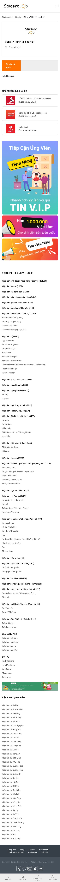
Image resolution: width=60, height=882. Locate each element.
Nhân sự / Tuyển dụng (11, 321)
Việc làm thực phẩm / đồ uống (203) (18, 563)
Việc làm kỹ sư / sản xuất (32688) (17, 379)
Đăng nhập (53, 879)
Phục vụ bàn (7, 551)
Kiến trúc (6, 451)
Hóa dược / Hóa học (10, 512)
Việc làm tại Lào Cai (10, 750)
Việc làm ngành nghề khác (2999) (17, 405)
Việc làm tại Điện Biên (11, 798)
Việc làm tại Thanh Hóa (12, 818)
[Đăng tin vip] (30, 178)
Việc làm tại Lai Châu (11, 738)
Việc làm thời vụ (9, 646)
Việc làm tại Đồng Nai (11, 802)
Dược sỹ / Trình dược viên (13, 500)
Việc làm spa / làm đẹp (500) (15, 385)
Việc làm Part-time (10, 642)
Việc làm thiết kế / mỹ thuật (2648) (17, 443)
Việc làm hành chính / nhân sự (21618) (19, 313)
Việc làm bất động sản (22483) (16, 292)
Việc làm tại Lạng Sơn (11, 746)
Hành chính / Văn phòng (12, 317)
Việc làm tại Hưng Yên (11, 729)
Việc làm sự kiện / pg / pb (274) (16, 411)
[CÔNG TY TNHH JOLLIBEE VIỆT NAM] (11, 100)
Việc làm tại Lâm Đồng (11, 742)
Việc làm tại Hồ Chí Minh (12, 709)
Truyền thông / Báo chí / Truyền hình (18, 472)
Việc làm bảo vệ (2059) (12, 286)
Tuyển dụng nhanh (37, 879)
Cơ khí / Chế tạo (9, 612)
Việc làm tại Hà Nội (10, 705)
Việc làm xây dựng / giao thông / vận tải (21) (22, 584)
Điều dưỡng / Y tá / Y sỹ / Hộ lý (15, 508)
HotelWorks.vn (8, 665)
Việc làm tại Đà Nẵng (11, 713)
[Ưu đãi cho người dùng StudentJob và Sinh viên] (30, 686)
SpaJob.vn (6, 669)
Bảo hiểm (6, 436)
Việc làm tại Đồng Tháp (12, 806)
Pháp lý (5, 394)
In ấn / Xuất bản (9, 476)
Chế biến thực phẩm (11, 567)
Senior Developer (9, 357)
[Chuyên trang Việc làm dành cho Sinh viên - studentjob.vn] (16, 6)
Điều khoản (43, 850)
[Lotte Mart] (11, 129)
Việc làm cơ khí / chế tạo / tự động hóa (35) (21, 604)
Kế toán (5, 420)
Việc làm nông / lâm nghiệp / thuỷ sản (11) (21, 589)
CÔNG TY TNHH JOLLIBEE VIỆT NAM (35, 99)
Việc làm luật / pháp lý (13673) (15, 390)
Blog (22, 850)
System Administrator (12, 361)
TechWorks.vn (8, 661)
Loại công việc (9, 634)
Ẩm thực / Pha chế (10, 531)
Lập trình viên (8, 340)
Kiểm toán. (6, 428)
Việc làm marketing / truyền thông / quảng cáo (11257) (26, 463)
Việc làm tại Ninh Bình (11, 758)
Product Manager (9, 369)
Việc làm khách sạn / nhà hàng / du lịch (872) (22, 519)
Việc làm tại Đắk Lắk (10, 794)
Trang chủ (12, 850)
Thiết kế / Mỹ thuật (10, 447)
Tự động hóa (7, 608)
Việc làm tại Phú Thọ (11, 762)
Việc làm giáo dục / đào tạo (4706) (17, 303)
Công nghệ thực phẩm (11, 571)
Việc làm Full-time (10, 638)
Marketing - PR (8, 467)
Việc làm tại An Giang (11, 838)
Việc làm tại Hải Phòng (11, 717)
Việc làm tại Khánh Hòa (12, 733)
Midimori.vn (7, 673)
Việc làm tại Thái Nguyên (13, 725)
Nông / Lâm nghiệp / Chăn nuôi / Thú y (19, 593)
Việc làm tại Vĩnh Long (11, 826)
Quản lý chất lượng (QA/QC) (14, 330)
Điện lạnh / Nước (9, 627)
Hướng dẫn (32, 852)
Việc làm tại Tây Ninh (11, 782)
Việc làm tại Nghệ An (11, 754)
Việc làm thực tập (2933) (13, 458)
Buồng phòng (8, 523)
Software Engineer (10, 344)
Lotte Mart (23, 127)
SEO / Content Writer (11, 484)
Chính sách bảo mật (16, 852)
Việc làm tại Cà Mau (10, 786)
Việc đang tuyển (10, 65)
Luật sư (5, 398)
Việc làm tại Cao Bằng (11, 790)
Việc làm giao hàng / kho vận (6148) (18, 308)
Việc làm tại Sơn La (10, 778)
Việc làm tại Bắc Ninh (11, 721)
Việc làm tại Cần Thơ (11, 830)
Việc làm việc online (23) (13, 558)
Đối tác (5, 657)
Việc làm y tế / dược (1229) (14, 496)
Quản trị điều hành (10, 325)
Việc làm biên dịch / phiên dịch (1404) (19, 297)
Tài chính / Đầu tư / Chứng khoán (16, 432)
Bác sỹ (5, 504)
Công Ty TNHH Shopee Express (33, 113)
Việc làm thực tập (9, 650)
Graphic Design (8, 348)
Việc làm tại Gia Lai (10, 810)
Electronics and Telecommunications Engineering (23, 365)
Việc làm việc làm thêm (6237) (15, 490)
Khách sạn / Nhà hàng (11, 543)
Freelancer (6, 352)
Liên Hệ (32, 850)
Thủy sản (6, 597)
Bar (3, 547)
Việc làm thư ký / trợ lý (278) (14, 578)
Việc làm (22, 879)
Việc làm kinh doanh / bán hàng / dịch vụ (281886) (24, 281)
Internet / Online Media (12, 480)
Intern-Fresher (8, 373)
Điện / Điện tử (8, 623)
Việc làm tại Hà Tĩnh (10, 814)
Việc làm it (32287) (10, 336)
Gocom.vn (6, 677)
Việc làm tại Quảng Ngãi (12, 766)
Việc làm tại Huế (9, 834)
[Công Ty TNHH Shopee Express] (11, 114)
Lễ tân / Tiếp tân (9, 527)
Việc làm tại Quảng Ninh (12, 770)
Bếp (3, 535)
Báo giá (45, 852)
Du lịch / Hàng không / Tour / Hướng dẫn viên (21, 539)
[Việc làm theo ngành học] (30, 249)
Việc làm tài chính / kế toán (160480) (18, 416)
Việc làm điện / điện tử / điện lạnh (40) (19, 619)
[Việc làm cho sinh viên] (30, 226)
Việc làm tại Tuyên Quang (13, 822)
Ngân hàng (7, 424)
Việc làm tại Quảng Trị (11, 774)
